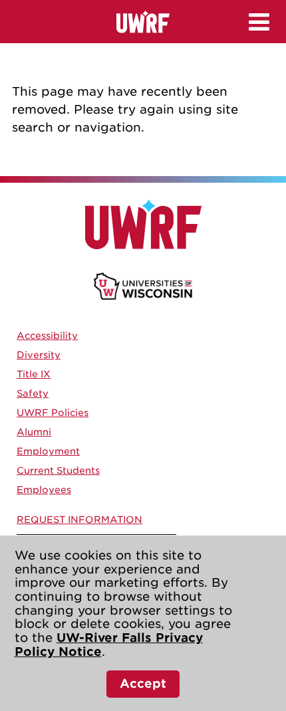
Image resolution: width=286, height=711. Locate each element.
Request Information (79, 519)
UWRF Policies (52, 412)
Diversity (39, 355)
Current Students (58, 470)
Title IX (34, 374)
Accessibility (47, 335)
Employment (48, 451)
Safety (33, 393)
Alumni (34, 432)
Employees (44, 489)
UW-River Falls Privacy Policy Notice (109, 645)
